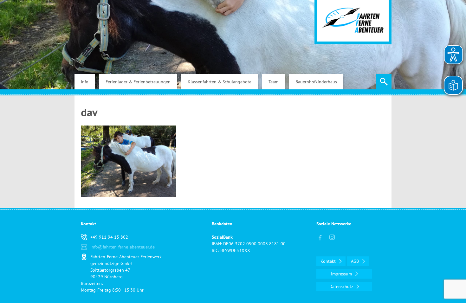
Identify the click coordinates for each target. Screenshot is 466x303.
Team (273, 82)
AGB (355, 261)
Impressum (342, 274)
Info (84, 82)
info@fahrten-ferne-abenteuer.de (122, 247)
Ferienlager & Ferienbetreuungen (138, 82)
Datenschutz (341, 286)
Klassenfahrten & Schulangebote (219, 82)
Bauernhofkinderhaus (316, 82)
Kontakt (328, 261)
